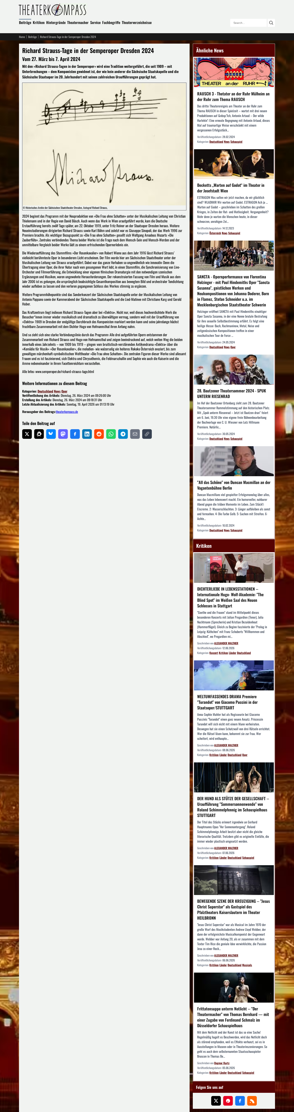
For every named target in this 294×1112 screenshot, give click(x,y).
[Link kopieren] (147, 434)
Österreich (215, 233)
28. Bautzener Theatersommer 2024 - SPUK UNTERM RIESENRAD (231, 393)
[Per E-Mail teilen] (135, 434)
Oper (64, 391)
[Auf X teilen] (27, 434)
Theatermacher (78, 22)
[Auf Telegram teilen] (123, 434)
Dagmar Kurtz (221, 1063)
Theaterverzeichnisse (137, 22)
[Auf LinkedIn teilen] (87, 434)
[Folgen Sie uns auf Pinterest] (228, 1101)
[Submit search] (271, 23)
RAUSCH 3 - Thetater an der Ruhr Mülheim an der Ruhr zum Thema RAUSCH (233, 96)
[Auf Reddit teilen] (99, 434)
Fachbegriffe (111, 22)
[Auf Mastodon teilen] (63, 434)
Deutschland (45, 391)
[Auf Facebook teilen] (75, 434)
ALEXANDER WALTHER (226, 643)
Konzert (213, 653)
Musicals (247, 965)
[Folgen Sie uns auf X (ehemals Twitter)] (216, 1101)
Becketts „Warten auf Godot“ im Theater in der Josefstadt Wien (230, 188)
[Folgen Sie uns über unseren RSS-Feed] (252, 1101)
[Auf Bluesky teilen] (51, 434)
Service (95, 22)
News (57, 391)
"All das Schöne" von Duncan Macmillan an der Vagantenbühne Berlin (233, 485)
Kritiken (39, 22)
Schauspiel (236, 141)
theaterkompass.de (67, 411)
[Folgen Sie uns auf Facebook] (240, 1101)
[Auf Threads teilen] (39, 434)
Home (22, 37)
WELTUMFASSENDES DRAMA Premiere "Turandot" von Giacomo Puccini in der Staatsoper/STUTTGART (227, 702)
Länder (232, 653)
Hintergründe (56, 22)
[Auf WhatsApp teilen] (111, 434)
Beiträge (25, 22)
